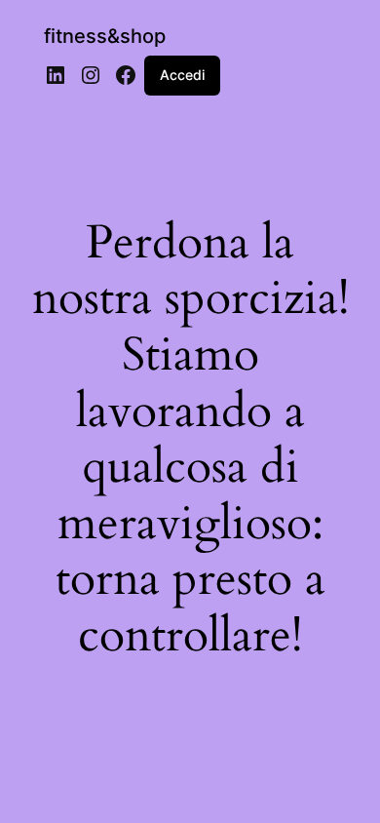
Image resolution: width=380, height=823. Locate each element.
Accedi (182, 74)
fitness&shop (105, 36)
